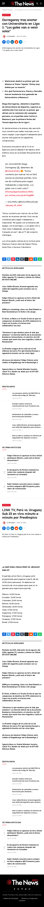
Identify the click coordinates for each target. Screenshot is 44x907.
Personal (12, 36)
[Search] (37, 3)
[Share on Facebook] (4, 42)
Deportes (6, 15)
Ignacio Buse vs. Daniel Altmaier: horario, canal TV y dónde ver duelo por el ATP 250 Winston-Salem (20, 371)
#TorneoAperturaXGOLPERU (19, 191)
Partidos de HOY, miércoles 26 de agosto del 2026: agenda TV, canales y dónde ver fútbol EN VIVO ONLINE (21, 277)
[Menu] (3, 3)
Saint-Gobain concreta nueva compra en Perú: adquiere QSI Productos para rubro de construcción (23, 486)
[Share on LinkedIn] (12, 42)
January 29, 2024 (13, 205)
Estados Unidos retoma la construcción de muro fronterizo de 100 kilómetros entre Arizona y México (26, 406)
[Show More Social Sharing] (25, 42)
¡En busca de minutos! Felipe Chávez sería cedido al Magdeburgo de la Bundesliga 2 (20, 361)
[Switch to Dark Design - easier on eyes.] (41, 4)
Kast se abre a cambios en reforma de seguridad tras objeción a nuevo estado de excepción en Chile (26, 438)
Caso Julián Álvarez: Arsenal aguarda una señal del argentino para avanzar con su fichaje (20, 288)
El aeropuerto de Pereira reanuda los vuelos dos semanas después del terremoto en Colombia (23, 472)
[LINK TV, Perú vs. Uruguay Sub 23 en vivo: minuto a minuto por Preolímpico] (22, 546)
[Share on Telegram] (20, 42)
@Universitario (12, 171)
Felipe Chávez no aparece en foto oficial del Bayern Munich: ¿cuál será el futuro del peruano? (21, 300)
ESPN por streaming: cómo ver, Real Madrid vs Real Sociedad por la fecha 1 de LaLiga (21, 310)
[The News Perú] (22, 3)
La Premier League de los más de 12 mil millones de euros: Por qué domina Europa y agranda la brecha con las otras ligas (21, 351)
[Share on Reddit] (16, 42)
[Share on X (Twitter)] (8, 42)
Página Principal (7, 10)
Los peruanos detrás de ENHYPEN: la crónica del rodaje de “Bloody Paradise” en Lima (26, 395)
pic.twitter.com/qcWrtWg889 (19, 195)
